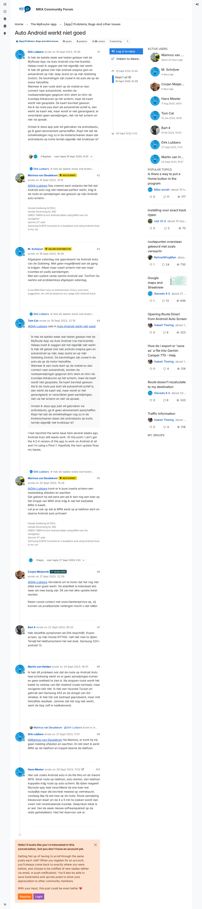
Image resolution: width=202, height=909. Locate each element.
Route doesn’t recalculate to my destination (167, 384)
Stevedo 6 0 (162, 293)
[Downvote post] (96, 149)
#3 (98, 248)
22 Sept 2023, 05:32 (60, 627)
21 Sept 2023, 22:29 (52, 576)
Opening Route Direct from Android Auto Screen (167, 316)
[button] (5, 904)
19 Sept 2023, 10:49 (68, 51)
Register (25, 896)
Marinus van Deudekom (43, 175)
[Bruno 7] (150, 257)
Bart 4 (32, 627)
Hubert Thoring (164, 325)
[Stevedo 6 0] (150, 293)
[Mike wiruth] (150, 189)
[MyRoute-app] (5, 33)
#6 (98, 571)
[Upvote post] (82, 149)
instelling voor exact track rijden (167, 212)
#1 (98, 51)
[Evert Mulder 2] (150, 419)
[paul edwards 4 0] (150, 361)
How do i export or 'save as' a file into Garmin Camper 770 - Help (166, 350)
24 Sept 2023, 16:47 (76, 666)
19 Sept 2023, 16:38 (52, 253)
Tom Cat (33, 320)
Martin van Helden (39, 666)
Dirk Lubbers (36, 51)
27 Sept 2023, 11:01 (67, 734)
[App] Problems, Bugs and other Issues (38, 41)
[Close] (95, 844)
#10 (98, 769)
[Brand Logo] (24, 9)
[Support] (5, 26)
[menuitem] (197, 4)
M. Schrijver (35, 248)
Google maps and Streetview (155, 282)
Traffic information (161, 414)
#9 (98, 734)
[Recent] (5, 12)
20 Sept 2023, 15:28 (52, 482)
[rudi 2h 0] (150, 221)
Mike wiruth (162, 189)
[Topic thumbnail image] (178, 282)
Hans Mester (36, 769)
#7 (98, 627)
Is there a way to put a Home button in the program (164, 178)
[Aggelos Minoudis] (150, 393)
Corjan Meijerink (38, 571)
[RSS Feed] (127, 41)
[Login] (197, 4)
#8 (98, 666)
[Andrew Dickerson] (150, 325)
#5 (98, 478)
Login (38, 896)
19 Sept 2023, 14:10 (51, 180)
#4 (98, 320)
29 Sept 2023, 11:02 (68, 769)
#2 (98, 175)
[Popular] (5, 19)
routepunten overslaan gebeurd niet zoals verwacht (165, 246)
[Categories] (5, 4)
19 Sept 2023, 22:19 (63, 320)
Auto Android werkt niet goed (76, 326)
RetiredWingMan (165, 257)
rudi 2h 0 (160, 221)
